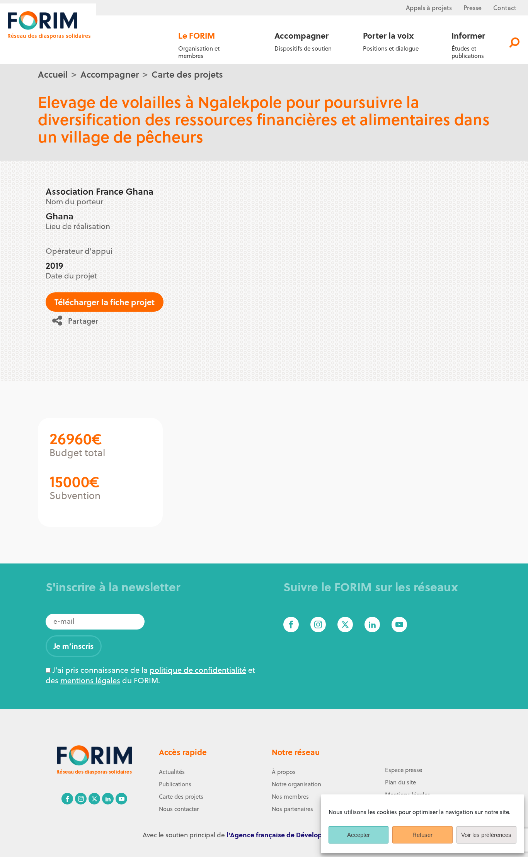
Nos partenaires (292, 809)
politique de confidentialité (198, 669)
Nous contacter (179, 809)
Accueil (53, 74)
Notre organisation (296, 784)
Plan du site (400, 782)
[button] (77, 320)
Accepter (358, 835)
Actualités (172, 772)
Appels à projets (429, 7)
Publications (175, 784)
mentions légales (90, 680)
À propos (284, 772)
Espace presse (403, 770)
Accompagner (109, 74)
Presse (472, 7)
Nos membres (290, 797)
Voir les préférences (486, 835)
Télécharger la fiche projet (105, 302)
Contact (504, 7)
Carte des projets (187, 74)
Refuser (422, 835)
